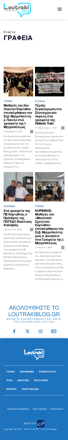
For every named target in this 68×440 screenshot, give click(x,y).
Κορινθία (9, 206)
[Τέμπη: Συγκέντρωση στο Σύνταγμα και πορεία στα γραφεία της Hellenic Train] (50, 81)
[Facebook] (14, 331)
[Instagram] (40, 331)
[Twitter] (27, 331)
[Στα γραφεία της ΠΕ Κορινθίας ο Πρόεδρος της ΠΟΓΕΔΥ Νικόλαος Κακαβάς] (18, 187)
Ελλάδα (40, 101)
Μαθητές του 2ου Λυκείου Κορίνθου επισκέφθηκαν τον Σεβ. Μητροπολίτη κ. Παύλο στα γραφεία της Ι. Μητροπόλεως (18, 116)
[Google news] (53, 331)
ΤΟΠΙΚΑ (8, 101)
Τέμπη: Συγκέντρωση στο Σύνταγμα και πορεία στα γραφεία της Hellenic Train (48, 114)
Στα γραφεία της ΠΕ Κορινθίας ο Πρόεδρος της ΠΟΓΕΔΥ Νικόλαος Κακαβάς (18, 217)
